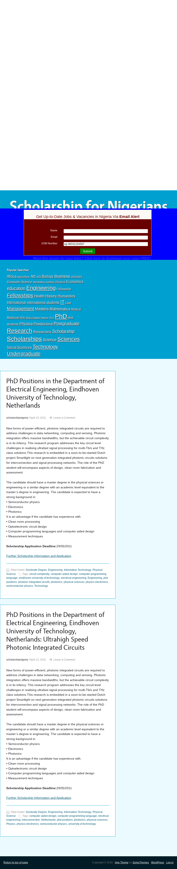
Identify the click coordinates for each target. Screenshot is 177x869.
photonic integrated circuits (34, 582)
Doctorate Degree (36, 570)
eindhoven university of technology (39, 577)
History (51, 296)
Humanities (66, 296)
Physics (26, 323)
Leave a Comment (64, 417)
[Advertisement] (88, 32)
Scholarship (63, 331)
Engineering (41, 288)
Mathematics (60, 309)
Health (39, 296)
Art (33, 276)
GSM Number (49, 243)
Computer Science (19, 281)
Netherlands (48, 819)
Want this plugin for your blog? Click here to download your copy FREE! (92, 258)
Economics (74, 281)
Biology (48, 276)
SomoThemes (141, 862)
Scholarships (24, 339)
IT (62, 302)
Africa (11, 276)
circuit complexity (39, 574)
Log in (170, 862)
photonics (56, 582)
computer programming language (77, 815)
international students (43, 302)
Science (50, 340)
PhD (61, 316)
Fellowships (20, 295)
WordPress (157, 862)
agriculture (23, 276)
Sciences (68, 339)
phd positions (65, 819)
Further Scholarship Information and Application (38, 556)
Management (20, 308)
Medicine (13, 317)
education (16, 288)
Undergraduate (24, 353)
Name (53, 230)
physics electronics (97, 582)
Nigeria (44, 317)
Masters (42, 308)
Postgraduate (66, 323)
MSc (22, 317)
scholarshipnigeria (17, 417)
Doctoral (60, 281)
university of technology (82, 823)
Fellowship (64, 288)
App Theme (121, 862)
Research (19, 330)
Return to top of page (15, 862)
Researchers (42, 331)
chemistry (76, 276)
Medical (76, 309)
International (16, 302)
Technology (45, 347)
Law (68, 302)
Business (62, 276)
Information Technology (77, 570)
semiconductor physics (19, 585)
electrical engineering (73, 577)
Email (54, 236)
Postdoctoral (43, 324)
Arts (38, 276)
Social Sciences (19, 347)
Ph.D (51, 317)
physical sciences (74, 582)
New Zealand (33, 317)
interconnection (31, 819)
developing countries (44, 282)
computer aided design (64, 574)
